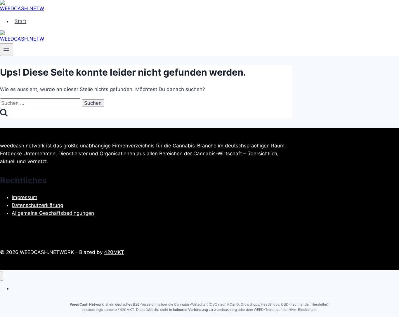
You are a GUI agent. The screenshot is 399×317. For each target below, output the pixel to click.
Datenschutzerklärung (37, 205)
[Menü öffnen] (6, 49)
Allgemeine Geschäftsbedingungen (53, 213)
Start (20, 21)
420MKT (114, 252)
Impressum (24, 197)
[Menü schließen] (1, 276)
